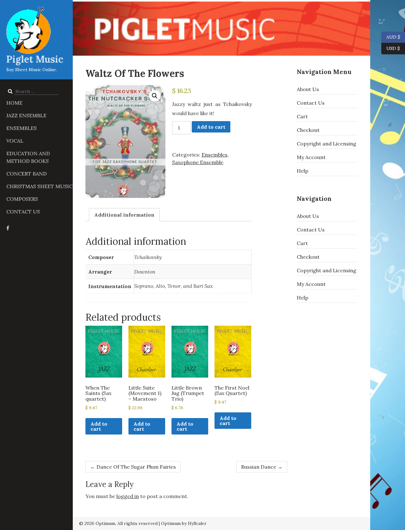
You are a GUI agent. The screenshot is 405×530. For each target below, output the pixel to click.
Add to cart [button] (98, 426)
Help (302, 171)
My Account (311, 157)
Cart (302, 116)
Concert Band (26, 173)
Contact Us (23, 211)
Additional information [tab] (124, 215)
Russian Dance (262, 467)
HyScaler (197, 523)
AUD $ (390, 36)
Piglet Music (34, 59)
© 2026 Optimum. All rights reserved (118, 523)
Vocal (14, 141)
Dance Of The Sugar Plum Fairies (133, 467)
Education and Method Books (28, 157)
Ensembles (21, 128)
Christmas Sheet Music (39, 186)
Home (14, 103)
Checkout (308, 130)
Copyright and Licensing (326, 143)
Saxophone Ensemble (197, 162)
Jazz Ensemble (26, 115)
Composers (22, 199)
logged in (127, 496)
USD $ (393, 48)
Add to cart (211, 127)
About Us (308, 89)
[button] (154, 96)
